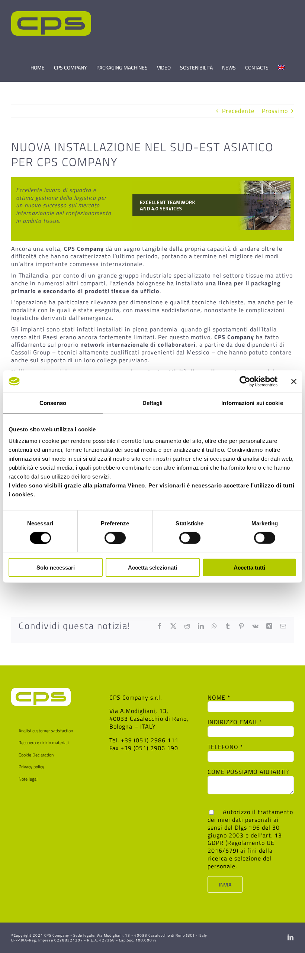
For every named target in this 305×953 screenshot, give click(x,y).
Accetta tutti (249, 567)
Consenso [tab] (52, 402)
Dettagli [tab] (152, 402)
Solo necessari (55, 567)
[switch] (115, 538)
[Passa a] (281, 64)
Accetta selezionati (152, 567)
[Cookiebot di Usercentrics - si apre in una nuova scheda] (244, 381)
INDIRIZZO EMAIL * (235, 721)
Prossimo (275, 110)
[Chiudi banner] (293, 381)
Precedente (238, 110)
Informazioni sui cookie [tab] (252, 402)
